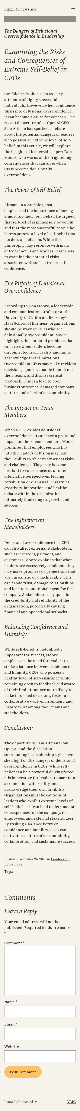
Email (10, 1024)
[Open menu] (73, 9)
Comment (14, 943)
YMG (71, 1101)
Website (11, 1046)
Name (10, 1002)
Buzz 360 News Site (20, 9)
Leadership (60, 859)
